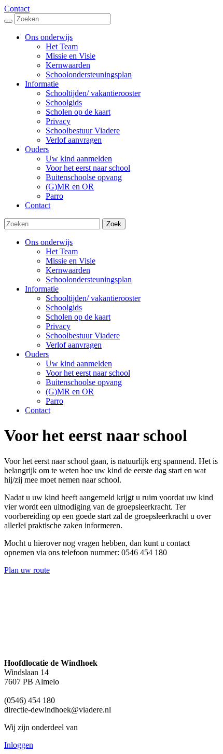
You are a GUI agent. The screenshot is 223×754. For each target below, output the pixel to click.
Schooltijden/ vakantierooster (93, 298)
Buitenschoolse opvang (84, 382)
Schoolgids (64, 307)
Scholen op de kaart (78, 316)
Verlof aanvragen (74, 344)
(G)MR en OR (70, 391)
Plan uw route (27, 570)
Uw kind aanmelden (79, 363)
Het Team (62, 251)
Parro (54, 400)
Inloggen (18, 745)
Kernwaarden (68, 270)
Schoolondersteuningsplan (89, 279)
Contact (17, 8)
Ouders (37, 354)
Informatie (42, 288)
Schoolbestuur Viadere (83, 335)
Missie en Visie (70, 260)
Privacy (58, 326)
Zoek (113, 224)
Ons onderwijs (49, 242)
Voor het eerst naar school (88, 372)
